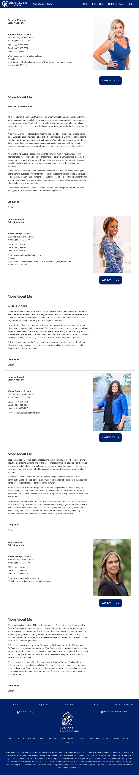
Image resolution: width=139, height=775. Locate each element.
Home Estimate (116, 4)
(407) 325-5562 (21, 48)
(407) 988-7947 (21, 247)
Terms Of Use (16, 739)
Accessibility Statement (60, 739)
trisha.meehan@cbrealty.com (27, 578)
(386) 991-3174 (21, 405)
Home (85, 4)
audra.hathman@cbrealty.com (27, 255)
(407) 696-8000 (21, 45)
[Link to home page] (16, 4)
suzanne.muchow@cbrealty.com (28, 56)
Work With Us (110, 80)
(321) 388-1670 (21, 570)
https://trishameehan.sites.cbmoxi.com (34, 581)
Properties (98, 5)
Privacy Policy (35, 739)
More (132, 5)
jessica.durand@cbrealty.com (27, 413)
